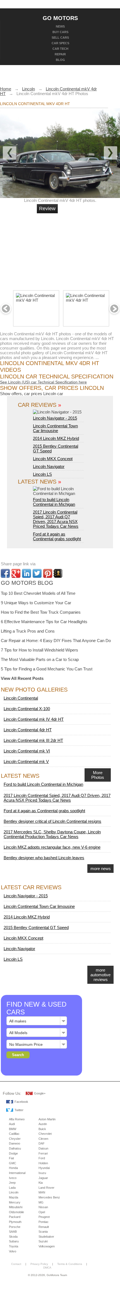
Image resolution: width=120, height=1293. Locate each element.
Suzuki (43, 1241)
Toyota (13, 1246)
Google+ (39, 1093)
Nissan (43, 1207)
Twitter (19, 1110)
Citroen (43, 1138)
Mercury (14, 1202)
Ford (42, 1158)
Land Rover (46, 1187)
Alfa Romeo (17, 1119)
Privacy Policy (39, 1263)
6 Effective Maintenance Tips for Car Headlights (44, 621)
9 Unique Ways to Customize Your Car (36, 602)
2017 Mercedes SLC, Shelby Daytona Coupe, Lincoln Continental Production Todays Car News (52, 834)
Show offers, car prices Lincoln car (31, 393)
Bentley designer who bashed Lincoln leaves (44, 857)
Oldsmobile (16, 1212)
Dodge (13, 1153)
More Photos (97, 775)
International (17, 1173)
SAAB (13, 1231)
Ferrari (43, 1153)
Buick (42, 1129)
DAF (42, 1143)
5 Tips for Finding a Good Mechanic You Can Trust (46, 669)
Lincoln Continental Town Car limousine (55, 428)
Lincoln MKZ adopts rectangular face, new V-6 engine (52, 847)
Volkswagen (47, 1246)
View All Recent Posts (22, 678)
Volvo (12, 1251)
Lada (12, 1187)
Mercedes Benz (49, 1197)
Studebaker (46, 1236)
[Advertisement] (79, 249)
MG (41, 1202)
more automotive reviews (100, 975)
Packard (14, 1216)
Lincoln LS (42, 474)
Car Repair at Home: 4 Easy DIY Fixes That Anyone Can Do (56, 640)
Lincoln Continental (21, 698)
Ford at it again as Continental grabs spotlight (57, 536)
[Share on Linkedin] (26, 573)
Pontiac (44, 1221)
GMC (12, 1163)
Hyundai (44, 1168)
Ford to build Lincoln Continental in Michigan (54, 502)
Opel (42, 1212)
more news (100, 868)
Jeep (12, 1182)
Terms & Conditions (69, 1263)
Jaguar (43, 1178)
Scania (43, 1231)
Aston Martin (47, 1119)
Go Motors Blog (27, 583)
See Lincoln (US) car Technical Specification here (43, 382)
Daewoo (14, 1143)
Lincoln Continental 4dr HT (28, 729)
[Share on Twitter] (37, 573)
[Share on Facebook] (5, 573)
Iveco (12, 1178)
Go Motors (60, 18)
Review (47, 208)
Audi (12, 1124)
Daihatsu (15, 1148)
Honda (13, 1168)
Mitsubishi (15, 1207)
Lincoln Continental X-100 (27, 708)
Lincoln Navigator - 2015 (55, 418)
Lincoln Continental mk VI (27, 751)
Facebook (21, 1101)
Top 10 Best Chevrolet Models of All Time (38, 593)
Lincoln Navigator (48, 466)
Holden (43, 1163)
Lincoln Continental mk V (26, 761)
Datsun (43, 1148)
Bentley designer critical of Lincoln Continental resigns (52, 821)
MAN (42, 1192)
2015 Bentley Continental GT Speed (36, 927)
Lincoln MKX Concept (53, 458)
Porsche (14, 1226)
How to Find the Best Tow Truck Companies (41, 612)
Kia (41, 1182)
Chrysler (15, 1138)
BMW (12, 1129)
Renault (44, 1226)
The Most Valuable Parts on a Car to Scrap (40, 659)
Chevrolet (45, 1133)
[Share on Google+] (15, 573)
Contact (16, 1263)
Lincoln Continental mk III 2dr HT (33, 740)
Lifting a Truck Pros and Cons (28, 631)
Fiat (11, 1158)
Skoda (13, 1236)
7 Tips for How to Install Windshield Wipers (39, 650)
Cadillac (14, 1133)
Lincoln (13, 1192)
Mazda (13, 1197)
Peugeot (44, 1216)
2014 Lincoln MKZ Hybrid (56, 438)
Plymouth (15, 1221)
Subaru (14, 1241)
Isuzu (42, 1173)
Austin (43, 1124)
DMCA (47, 1267)
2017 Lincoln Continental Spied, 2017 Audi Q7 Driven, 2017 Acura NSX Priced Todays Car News (55, 519)
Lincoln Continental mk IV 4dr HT (34, 719)
